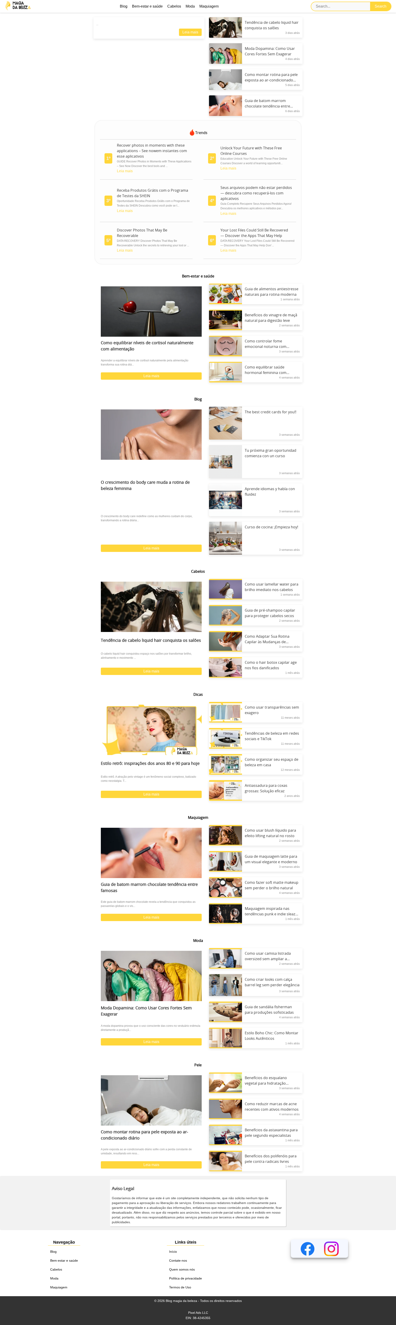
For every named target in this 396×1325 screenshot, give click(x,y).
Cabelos (174, 6)
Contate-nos (178, 1260)
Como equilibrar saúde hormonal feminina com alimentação (265, 373)
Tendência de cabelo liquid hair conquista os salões (151, 641)
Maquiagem (209, 6)
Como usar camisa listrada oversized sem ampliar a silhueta (268, 959)
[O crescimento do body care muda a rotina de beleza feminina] (151, 434)
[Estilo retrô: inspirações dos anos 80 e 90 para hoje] (151, 730)
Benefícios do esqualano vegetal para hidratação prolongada (266, 1083)
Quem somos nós (182, 1269)
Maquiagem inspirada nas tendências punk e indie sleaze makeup (271, 914)
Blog (123, 6)
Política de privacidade (185, 1278)
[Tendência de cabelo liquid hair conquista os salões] (151, 607)
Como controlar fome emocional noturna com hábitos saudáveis (265, 346)
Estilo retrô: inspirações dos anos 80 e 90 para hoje (150, 764)
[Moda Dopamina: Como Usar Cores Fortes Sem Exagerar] (151, 976)
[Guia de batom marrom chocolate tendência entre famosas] (151, 853)
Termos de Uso (180, 1287)
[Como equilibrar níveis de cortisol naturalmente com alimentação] (151, 311)
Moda (190, 6)
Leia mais (190, 32)
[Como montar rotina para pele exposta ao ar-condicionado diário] (151, 1100)
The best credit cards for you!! (270, 412)
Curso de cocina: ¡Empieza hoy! (271, 527)
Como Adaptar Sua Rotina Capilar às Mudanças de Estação (267, 642)
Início (173, 1251)
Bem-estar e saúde (147, 6)
